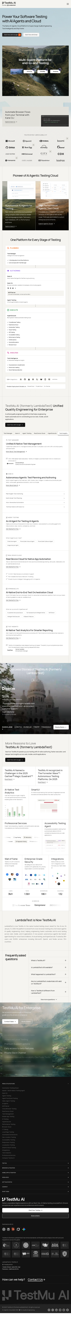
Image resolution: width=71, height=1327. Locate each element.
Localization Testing (8, 1145)
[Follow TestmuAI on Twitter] (52, 1310)
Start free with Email (31, 35)
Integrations (6, 1150)
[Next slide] (7, 721)
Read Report (9, 779)
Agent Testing (26, 433)
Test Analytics (6, 1153)
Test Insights (63, 433)
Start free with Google (11, 35)
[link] (9, 4)
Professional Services (8, 1155)
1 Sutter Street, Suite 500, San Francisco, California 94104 (11, 1268)
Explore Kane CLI (10, 122)
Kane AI (17, 433)
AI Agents (5, 1103)
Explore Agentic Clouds (46, 223)
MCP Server (5, 1106)
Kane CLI (4, 1093)
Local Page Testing (8, 1132)
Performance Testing (8, 1124)
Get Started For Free (12, 529)
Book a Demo (59, 727)
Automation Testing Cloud (10, 1088)
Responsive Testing (8, 1142)
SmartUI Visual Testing (9, 1147)
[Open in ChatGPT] (4, 1229)
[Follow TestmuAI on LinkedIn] (56, 1310)
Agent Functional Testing (10, 1098)
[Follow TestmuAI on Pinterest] (67, 1310)
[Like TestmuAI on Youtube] (60, 1310)
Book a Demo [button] (35, 1216)
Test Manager (8, 433)
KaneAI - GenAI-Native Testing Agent (13, 1090)
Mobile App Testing (8, 1116)
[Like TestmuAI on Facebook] (49, 1310)
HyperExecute (52, 433)
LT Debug (5, 1129)
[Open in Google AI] (24, 1229)
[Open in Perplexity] (8, 1229)
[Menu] (68, 4)
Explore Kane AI (10, 226)
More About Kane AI (12, 485)
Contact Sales (9, 1021)
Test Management (8, 1114)
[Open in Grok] (18, 1229)
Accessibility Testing (8, 1140)
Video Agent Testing (8, 1101)
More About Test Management (15, 451)
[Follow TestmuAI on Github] (63, 1310)
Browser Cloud (6, 1127)
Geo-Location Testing (9, 1137)
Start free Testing (34, 1210)
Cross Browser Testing (9, 1109)
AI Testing (5, 1119)
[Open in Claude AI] (13, 1229)
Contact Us (35, 1279)
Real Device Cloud (39, 433)
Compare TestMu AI (8, 1158)
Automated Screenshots (9, 1134)
